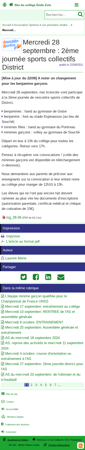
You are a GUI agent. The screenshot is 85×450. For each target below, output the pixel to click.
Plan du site (9, 394)
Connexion (8, 432)
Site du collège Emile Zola (30, 5)
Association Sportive (26, 25)
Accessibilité (9, 409)
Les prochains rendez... (56, 25)
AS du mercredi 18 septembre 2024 (32, 338)
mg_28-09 (13, 217)
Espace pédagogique (59, 445)
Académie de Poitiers (17, 439)
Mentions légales (12, 417)
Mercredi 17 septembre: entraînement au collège (42, 306)
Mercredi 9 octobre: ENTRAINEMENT (34, 322)
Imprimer (13, 236)
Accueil (6, 25)
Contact (7, 401)
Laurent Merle (15, 258)
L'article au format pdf (23, 241)
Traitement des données (15, 424)
